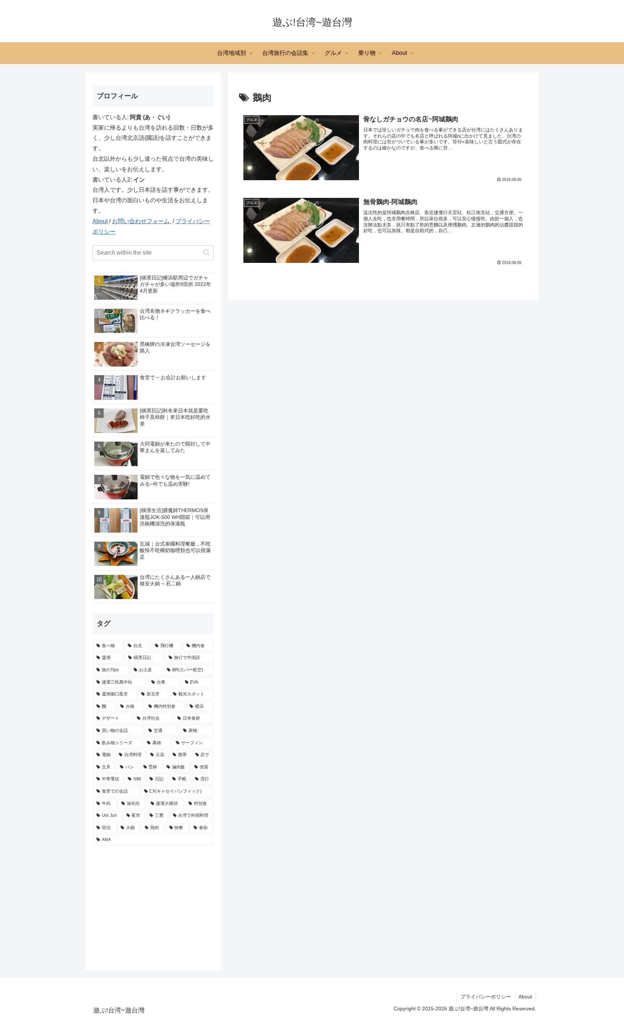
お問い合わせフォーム (141, 221)
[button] (206, 252)
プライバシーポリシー (485, 997)
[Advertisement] (153, 904)
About (100, 221)
